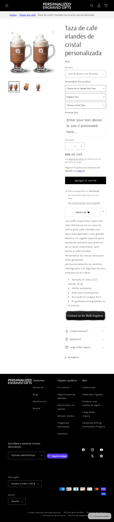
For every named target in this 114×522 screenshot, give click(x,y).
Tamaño (69, 67)
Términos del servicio (96, 512)
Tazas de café (27, 14)
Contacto (63, 433)
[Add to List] (53, 32)
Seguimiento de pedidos (66, 396)
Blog (35, 394)
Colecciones (89, 387)
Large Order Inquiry (88, 414)
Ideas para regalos (92, 394)
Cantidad (69, 140)
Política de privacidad (74, 512)
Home (13, 14)
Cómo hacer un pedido (66, 407)
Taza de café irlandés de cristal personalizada (66, 14)
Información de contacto (54, 515)
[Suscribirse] (41, 455)
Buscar (36, 408)
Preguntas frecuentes (63, 425)
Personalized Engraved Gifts (48, 512)
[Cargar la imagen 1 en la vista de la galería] (14, 86)
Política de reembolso (78, 515)
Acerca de (38, 387)
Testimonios (39, 401)
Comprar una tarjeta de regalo (91, 403)
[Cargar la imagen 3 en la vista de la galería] (38, 86)
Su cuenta (63, 387)
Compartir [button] (73, 357)
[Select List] (103, 211)
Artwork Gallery (66, 416)
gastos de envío (76, 159)
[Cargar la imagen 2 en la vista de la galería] (26, 86)
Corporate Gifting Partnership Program (93, 425)
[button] (6, 5)
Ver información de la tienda (84, 203)
